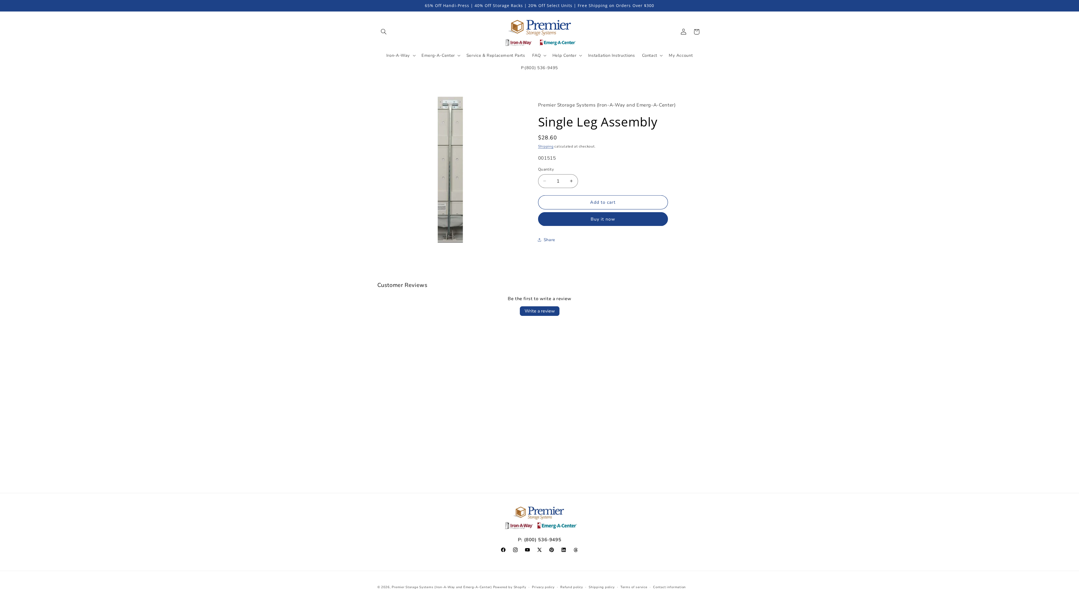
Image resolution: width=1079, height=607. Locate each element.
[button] (383, 31)
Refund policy (571, 587)
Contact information (669, 587)
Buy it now (603, 219)
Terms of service (633, 587)
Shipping (546, 146)
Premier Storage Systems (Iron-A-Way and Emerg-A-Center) (442, 587)
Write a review (540, 311)
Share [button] (549, 240)
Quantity (546, 169)
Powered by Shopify (509, 587)
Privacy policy (543, 587)
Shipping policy (602, 587)
